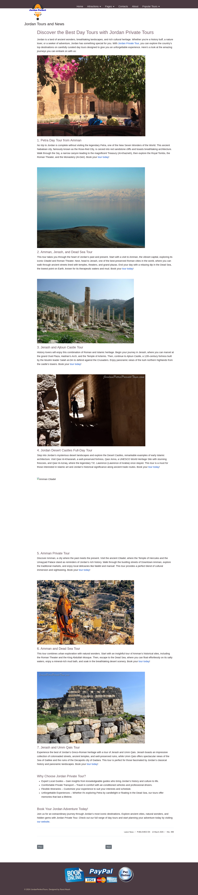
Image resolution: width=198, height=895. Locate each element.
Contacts (123, 6)
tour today (103, 157)
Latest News (129, 832)
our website (43, 821)
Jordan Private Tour (128, 43)
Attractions (93, 6)
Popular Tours (149, 6)
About (135, 6)
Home (80, 6)
